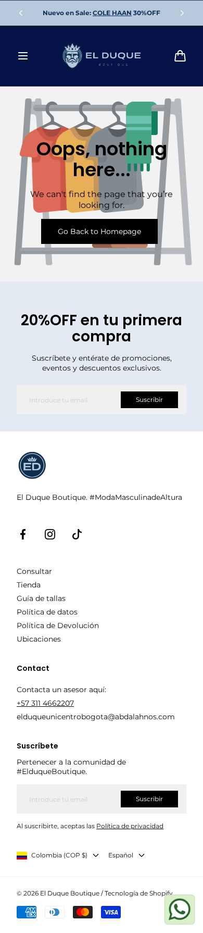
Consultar (34, 571)
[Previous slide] (21, 13)
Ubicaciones (39, 639)
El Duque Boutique (69, 893)
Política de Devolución (58, 625)
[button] (23, 56)
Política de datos (47, 612)
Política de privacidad (129, 826)
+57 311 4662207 (45, 703)
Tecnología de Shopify (139, 893)
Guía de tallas (41, 598)
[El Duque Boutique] (102, 56)
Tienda (29, 585)
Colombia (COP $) (59, 855)
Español (120, 855)
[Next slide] (182, 13)
